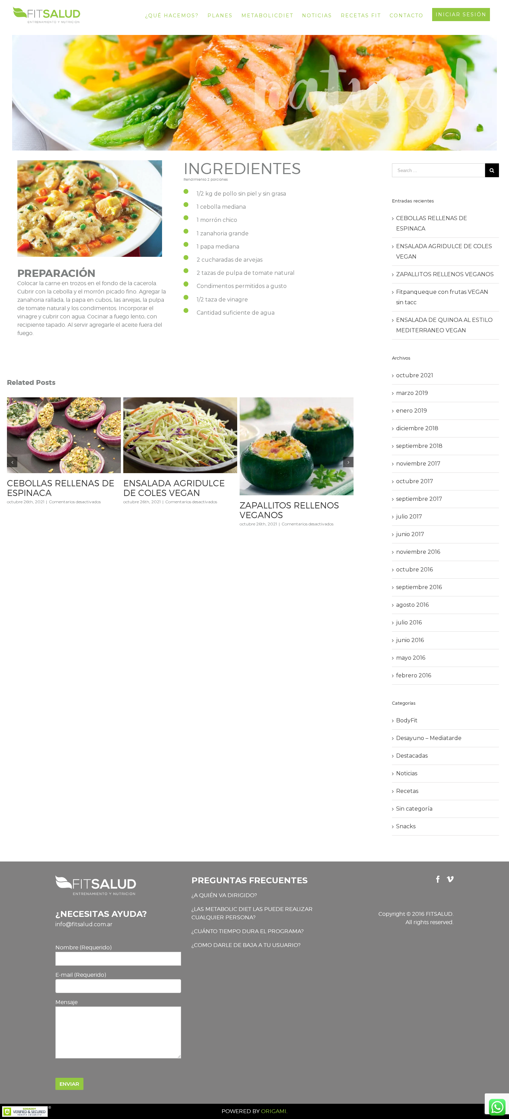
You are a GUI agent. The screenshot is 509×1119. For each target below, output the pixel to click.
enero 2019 (411, 410)
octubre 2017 (414, 481)
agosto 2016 (412, 605)
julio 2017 (409, 516)
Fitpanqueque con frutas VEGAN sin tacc (59, 488)
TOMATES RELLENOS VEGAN (284, 508)
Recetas (407, 791)
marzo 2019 (412, 393)
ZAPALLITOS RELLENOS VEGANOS (445, 274)
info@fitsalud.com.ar (84, 924)
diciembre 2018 (417, 428)
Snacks (406, 826)
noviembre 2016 (418, 552)
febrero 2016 (413, 675)
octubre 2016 (414, 569)
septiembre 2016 (419, 587)
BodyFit (407, 720)
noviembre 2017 (418, 463)
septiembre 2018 (419, 446)
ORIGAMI (273, 1111)
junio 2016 (410, 640)
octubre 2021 (414, 375)
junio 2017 (410, 534)
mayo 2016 (410, 658)
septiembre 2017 (419, 499)
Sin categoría (414, 808)
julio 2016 (409, 622)
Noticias (406, 773)
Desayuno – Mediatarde (429, 738)
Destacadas (412, 755)
